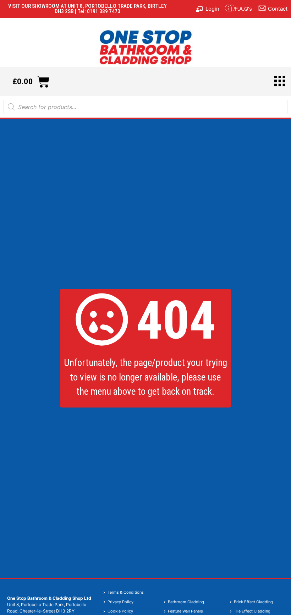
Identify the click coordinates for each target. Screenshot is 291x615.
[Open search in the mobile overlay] (145, 107)
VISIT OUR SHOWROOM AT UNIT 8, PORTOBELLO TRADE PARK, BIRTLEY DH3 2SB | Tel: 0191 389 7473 (87, 9)
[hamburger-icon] (279, 82)
